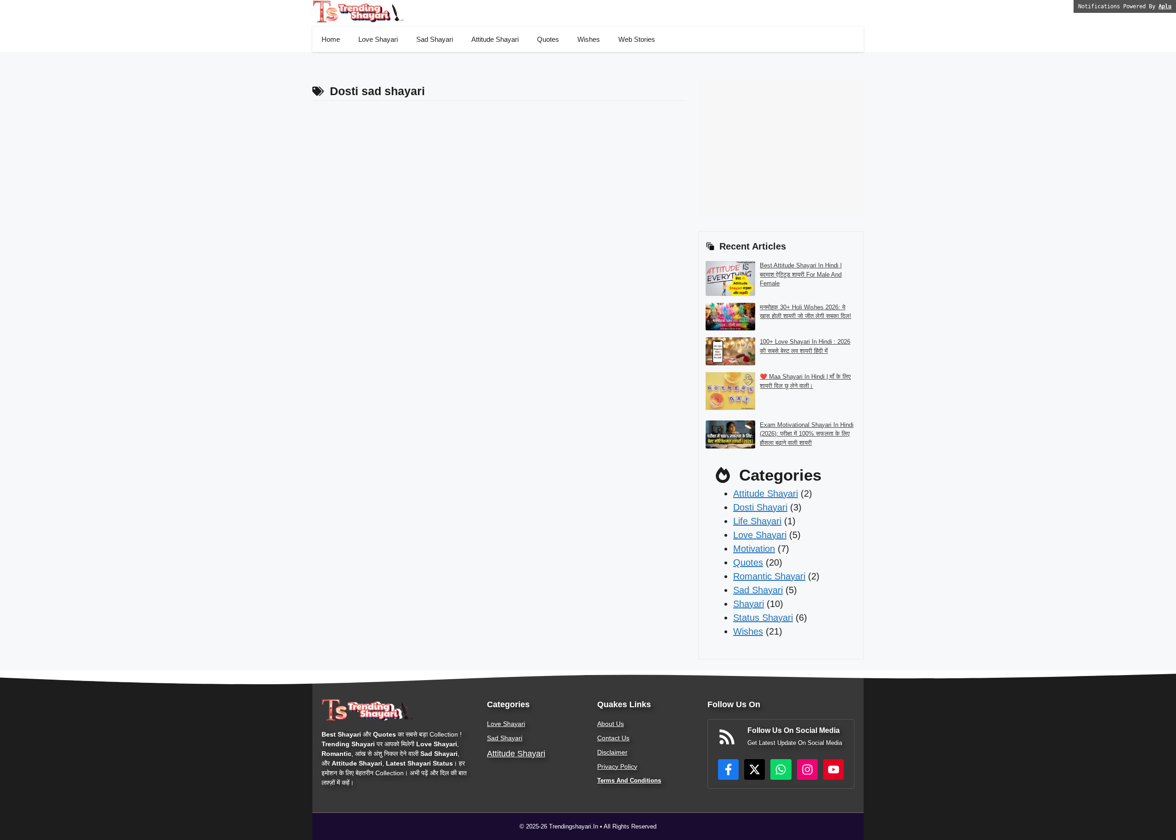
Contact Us (613, 738)
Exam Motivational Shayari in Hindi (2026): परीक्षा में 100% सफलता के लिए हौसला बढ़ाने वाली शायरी (807, 433)
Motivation (754, 549)
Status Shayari (763, 618)
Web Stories (636, 39)
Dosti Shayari (760, 507)
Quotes (548, 39)
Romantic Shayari (769, 576)
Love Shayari (378, 39)
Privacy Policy (617, 766)
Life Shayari (757, 521)
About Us (610, 723)
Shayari (748, 604)
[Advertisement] (865, 100)
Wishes (588, 39)
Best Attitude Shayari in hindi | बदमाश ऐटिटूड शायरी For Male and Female (801, 274)
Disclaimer (612, 752)
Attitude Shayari (495, 39)
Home (331, 39)
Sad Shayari (434, 39)
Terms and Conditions (629, 780)
